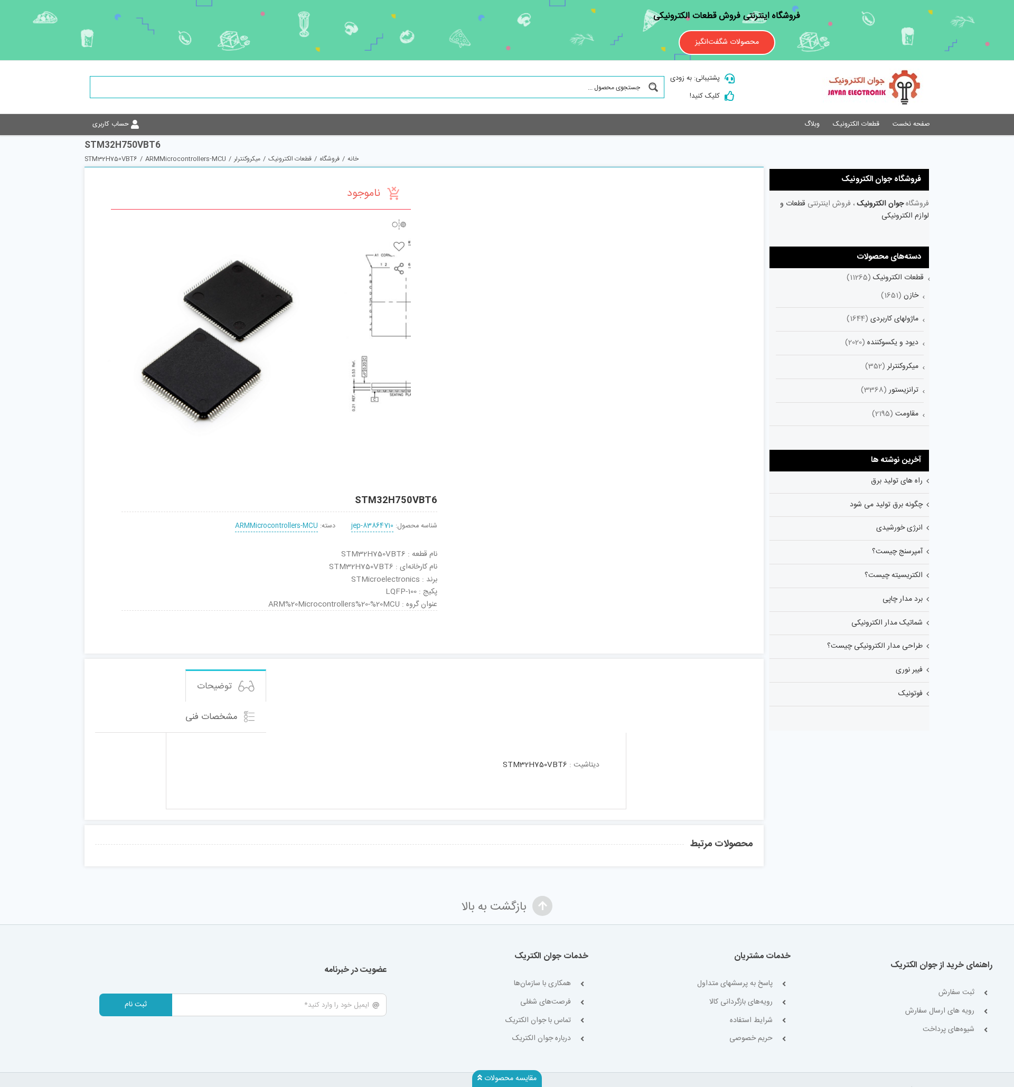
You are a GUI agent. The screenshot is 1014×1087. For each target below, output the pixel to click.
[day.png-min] (215, 614)
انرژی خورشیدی (899, 528)
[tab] (225, 685)
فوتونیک (910, 693)
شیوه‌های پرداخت (948, 1030)
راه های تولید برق (897, 481)
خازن (911, 295)
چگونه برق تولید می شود (886, 504)
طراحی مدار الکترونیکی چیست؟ (875, 646)
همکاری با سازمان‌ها (542, 984)
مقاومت (906, 414)
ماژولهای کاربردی (894, 319)
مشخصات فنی (212, 717)
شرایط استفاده (751, 1021)
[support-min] (343, 614)
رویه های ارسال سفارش (939, 1011)
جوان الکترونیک (880, 203)
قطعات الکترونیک (898, 277)
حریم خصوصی (751, 1039)
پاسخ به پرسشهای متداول (735, 984)
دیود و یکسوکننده (892, 342)
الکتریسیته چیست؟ (894, 575)
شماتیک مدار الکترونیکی (887, 623)
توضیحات (215, 686)
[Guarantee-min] (151, 614)
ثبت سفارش (956, 993)
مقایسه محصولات (509, 1078)
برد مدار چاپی (902, 599)
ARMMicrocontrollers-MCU (276, 526)
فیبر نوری (909, 670)
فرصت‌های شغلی (545, 1002)
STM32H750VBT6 (535, 765)
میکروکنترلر (902, 366)
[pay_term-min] (279, 614)
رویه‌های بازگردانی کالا (741, 1002)
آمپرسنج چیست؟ (897, 551)
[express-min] (407, 614)
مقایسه (399, 224)
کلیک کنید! (705, 96)
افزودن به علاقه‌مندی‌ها (399, 246)
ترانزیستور (903, 390)
